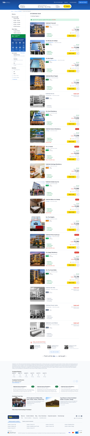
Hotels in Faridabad (18, 11)
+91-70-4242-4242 (59, 2)
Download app (61, 415)
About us (66, 2)
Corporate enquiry (73, 2)
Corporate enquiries (52, 415)
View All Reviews (15, 382)
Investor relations (30, 415)
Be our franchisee (42, 415)
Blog (36, 415)
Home (12, 11)
